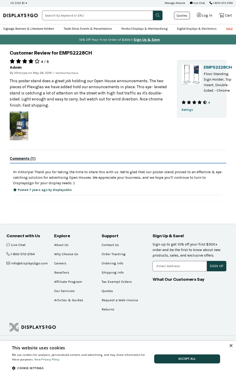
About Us (61, 245)
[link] (20, 15)
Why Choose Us (66, 254)
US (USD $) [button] (17, 3)
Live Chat (199, 3)
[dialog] (118, 359)
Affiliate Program (68, 282)
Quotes (182, 16)
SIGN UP (216, 266)
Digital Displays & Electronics (197, 28)
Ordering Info (112, 263)
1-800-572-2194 (222, 3)
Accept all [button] (187, 359)
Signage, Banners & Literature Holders (28, 28)
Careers (60, 263)
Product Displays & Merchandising (144, 28)
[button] (80, 368)
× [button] (231, 346)
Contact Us (110, 245)
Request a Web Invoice (120, 300)
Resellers (61, 272)
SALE (229, 29)
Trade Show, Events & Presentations (88, 28)
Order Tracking (114, 254)
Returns (108, 309)
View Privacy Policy (47, 359)
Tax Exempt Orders (117, 282)
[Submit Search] (157, 15)
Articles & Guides (68, 300)
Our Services (64, 291)
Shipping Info (113, 272)
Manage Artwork (175, 3)
